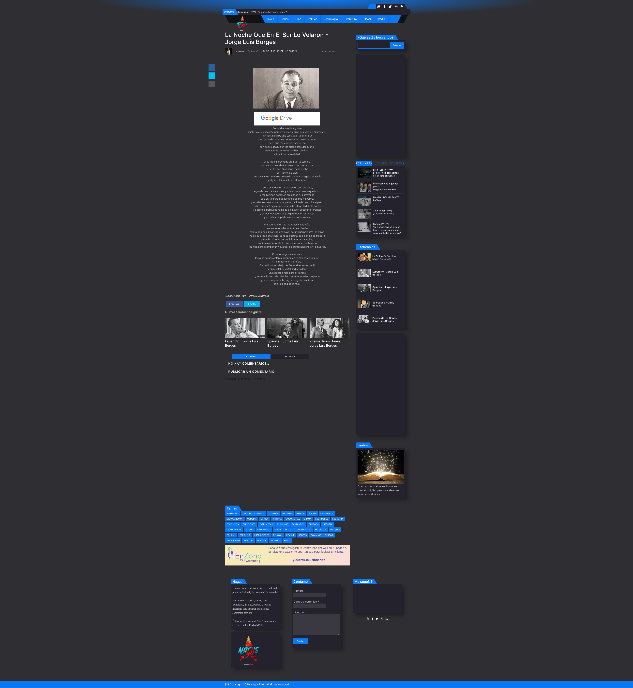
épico (287, 540)
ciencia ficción (235, 519)
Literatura (351, 19)
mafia (278, 529)
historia (327, 524)
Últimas (380, 163)
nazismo (335, 529)
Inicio (270, 19)
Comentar (397, 163)
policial (231, 535)
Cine (298, 19)
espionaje (282, 524)
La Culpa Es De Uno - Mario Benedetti (384, 258)
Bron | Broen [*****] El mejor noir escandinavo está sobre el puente (386, 172)
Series (285, 19)
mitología (320, 529)
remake (290, 535)
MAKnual (287, 513)
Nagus (241, 51)
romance (316, 535)
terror (329, 535)
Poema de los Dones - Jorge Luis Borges (326, 343)
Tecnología (331, 19)
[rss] (402, 6)
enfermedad (266, 524)
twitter (253, 304)
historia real (234, 529)
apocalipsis (326, 513)
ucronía (261, 540)
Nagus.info (257, 684)
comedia (251, 519)
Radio (381, 19)
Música (300, 513)
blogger (251, 356)
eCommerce (321, 519)
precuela (245, 535)
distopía (277, 519)
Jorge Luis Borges (287, 51)
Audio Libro (269, 51)
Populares (364, 163)
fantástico (298, 524)
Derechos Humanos (253, 513)
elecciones (249, 524)
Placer (367, 19)
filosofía (314, 524)
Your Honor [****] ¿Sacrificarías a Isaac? (258, 12)
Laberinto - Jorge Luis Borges (241, 343)
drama (307, 519)
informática (264, 529)
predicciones (261, 535)
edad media (233, 524)
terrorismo (233, 540)
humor (249, 529)
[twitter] (390, 6)
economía (337, 519)
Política (312, 19)
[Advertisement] (287, 479)
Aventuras (233, 513)
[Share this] (212, 67)
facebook (235, 304)
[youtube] (379, 6)
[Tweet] (212, 75)
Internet (273, 513)
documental (293, 519)
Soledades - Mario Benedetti (383, 304)
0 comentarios (328, 51)
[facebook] (384, 6)
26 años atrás (253, 51)
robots (303, 535)
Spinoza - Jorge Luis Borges (282, 343)
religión (277, 535)
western (275, 540)
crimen (264, 519)
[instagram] (396, 6)
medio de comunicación (298, 529)
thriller (248, 540)
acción (312, 513)
